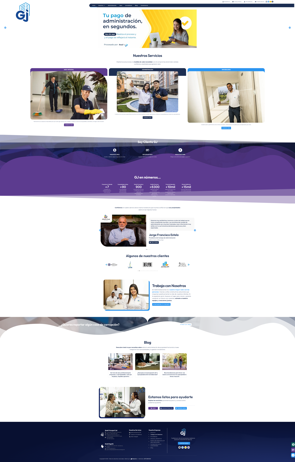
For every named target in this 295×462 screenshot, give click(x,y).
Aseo (120, 5)
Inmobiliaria (128, 5)
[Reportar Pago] (147, 150)
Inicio (93, 5)
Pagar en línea (115, 154)
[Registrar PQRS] (180, 150)
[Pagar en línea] (115, 150)
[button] (5, 28)
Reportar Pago (147, 154)
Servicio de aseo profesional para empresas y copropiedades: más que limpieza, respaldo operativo (120, 374)
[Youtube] (270, 2)
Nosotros (100, 5)
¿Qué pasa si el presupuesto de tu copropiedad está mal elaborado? (147, 373)
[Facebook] (272, 2)
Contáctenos (144, 5)
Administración (112, 5)
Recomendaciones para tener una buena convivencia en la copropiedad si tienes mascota (174, 374)
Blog (136, 5)
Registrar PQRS (180, 154)
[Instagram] (266, 2)
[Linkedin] (268, 2)
